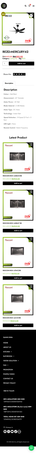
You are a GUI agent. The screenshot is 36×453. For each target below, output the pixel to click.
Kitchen (6, 352)
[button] (25, 5)
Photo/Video (8, 374)
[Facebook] (5, 431)
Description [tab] (9, 83)
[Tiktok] (15, 431)
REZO (23, 58)
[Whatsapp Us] (4, 427)
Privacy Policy (9, 383)
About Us (7, 347)
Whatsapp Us (9, 427)
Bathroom (7, 356)
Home (5, 343)
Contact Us (8, 378)
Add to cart (21, 63)
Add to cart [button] (18, 183)
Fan (4, 365)
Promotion (8, 369)
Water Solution (10, 360)
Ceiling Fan (13, 58)
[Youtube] (12, 431)
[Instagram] (8, 431)
